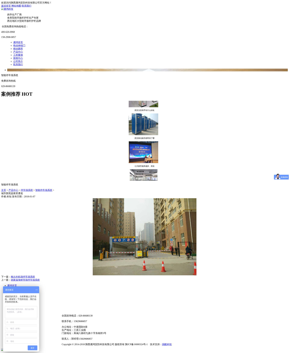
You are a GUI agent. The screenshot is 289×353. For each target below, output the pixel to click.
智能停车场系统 (43, 190)
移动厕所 (18, 48)
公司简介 (18, 61)
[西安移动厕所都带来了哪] (143, 132)
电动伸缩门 (19, 45)
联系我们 (26, 6)
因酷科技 (167, 344)
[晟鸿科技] (7, 9)
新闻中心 (18, 58)
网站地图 (16, 6)
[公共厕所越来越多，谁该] (143, 160)
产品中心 (18, 52)
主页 (3, 190)
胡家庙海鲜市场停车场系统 (25, 280)
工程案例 (18, 55)
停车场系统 (27, 190)
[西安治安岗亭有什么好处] (143, 104)
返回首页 (6, 6)
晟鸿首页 (18, 42)
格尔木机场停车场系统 (23, 276)
